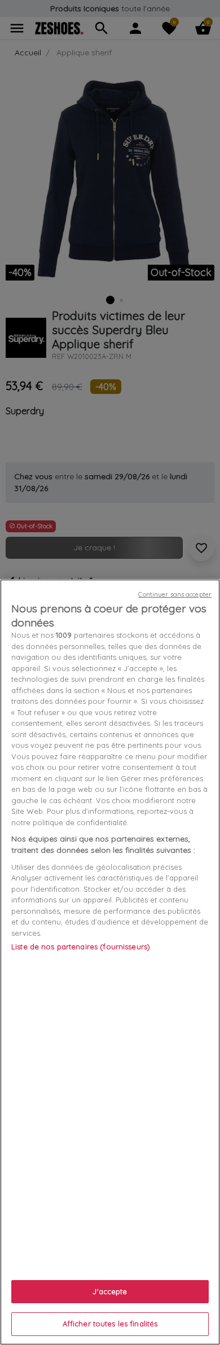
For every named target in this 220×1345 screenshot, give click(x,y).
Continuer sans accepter (175, 594)
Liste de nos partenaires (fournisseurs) (80, 946)
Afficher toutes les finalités (110, 1323)
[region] (110, 962)
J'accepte (110, 1291)
